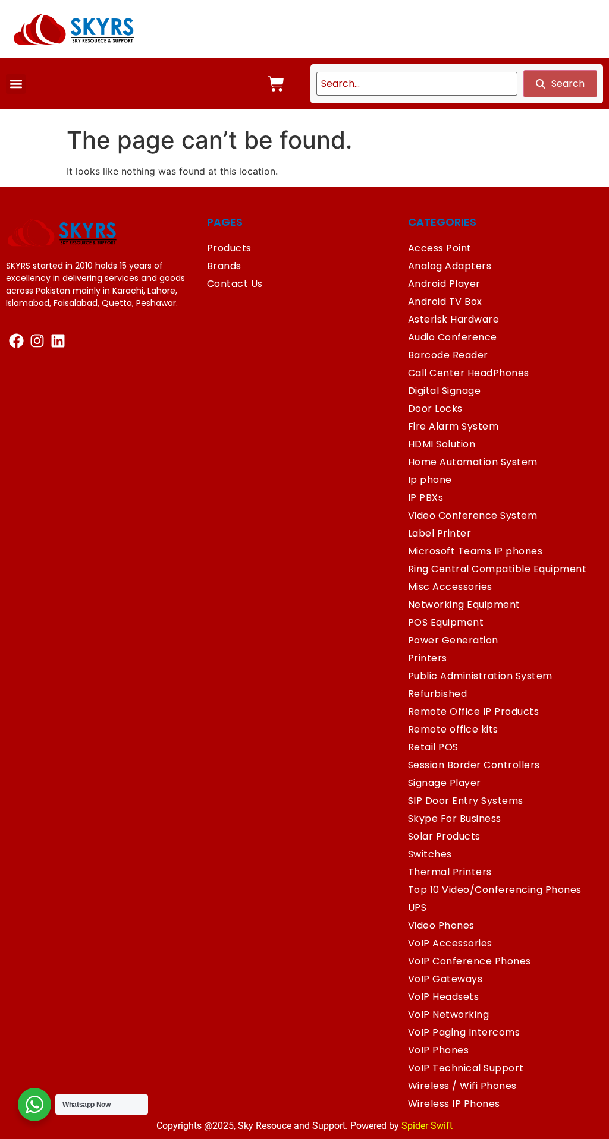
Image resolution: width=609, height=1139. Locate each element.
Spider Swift (427, 1125)
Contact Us (235, 284)
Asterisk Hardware (454, 319)
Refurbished (437, 694)
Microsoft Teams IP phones (475, 551)
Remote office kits (453, 729)
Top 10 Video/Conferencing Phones (495, 890)
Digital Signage (444, 390)
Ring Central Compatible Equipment (497, 569)
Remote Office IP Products (473, 711)
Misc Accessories (450, 587)
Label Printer (440, 533)
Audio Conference (452, 337)
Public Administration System (480, 676)
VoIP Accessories (450, 943)
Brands (224, 266)
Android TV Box (445, 301)
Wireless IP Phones (454, 1103)
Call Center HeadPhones (468, 373)
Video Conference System (473, 515)
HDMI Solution (442, 444)
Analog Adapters (450, 266)
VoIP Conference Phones (469, 961)
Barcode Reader (448, 355)
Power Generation (453, 640)
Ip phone (430, 480)
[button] (16, 84)
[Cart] (276, 83)
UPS (417, 907)
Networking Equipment (464, 604)
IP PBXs (426, 497)
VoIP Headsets (443, 997)
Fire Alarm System (453, 426)
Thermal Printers (450, 872)
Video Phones (441, 925)
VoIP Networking (448, 1014)
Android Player (444, 284)
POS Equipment (446, 622)
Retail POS (433, 747)
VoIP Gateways (445, 979)
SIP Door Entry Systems (465, 800)
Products (229, 248)
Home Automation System (473, 462)
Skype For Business (454, 818)
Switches (430, 854)
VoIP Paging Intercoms (464, 1032)
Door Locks (435, 408)
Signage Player (444, 783)
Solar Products (444, 836)
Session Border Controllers (474, 765)
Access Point (440, 248)
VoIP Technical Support (466, 1068)
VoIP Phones (438, 1050)
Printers (427, 658)
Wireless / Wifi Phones (462, 1086)
